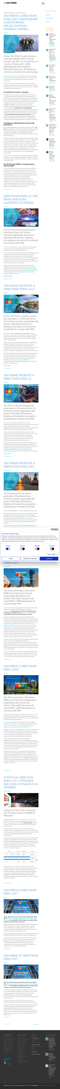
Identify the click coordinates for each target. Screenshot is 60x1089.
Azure (28, 271)
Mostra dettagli (51, 554)
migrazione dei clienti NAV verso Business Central (17, 727)
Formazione (49, 18)
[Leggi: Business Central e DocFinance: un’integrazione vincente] (47, 1054)
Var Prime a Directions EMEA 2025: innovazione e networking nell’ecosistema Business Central (21, 22)
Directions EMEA (28, 518)
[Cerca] (39, 3)
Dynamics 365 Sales (14, 271)
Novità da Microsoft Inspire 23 (51, 88)
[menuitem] (39, 3)
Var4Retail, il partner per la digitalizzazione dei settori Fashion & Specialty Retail (53, 128)
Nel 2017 (35, 714)
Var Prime (6, 651)
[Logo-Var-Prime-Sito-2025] (10, 3)
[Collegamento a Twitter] (51, 3)
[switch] (23, 549)
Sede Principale (36, 1044)
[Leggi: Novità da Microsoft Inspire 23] (47, 87)
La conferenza (7, 722)
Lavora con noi (52, 1085)
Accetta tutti (49, 558)
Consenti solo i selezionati (30, 558)
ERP (30, 729)
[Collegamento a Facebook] (49, 3)
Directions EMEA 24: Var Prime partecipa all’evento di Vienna (21, 199)
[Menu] (42, 3)
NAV (27, 937)
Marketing (23, 271)
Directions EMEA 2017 (22, 819)
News (9, 470)
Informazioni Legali (43, 1085)
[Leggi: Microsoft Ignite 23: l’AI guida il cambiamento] (47, 77)
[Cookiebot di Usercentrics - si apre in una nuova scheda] (52, 529)
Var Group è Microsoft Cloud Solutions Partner (52, 67)
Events (5, 33)
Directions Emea (8, 76)
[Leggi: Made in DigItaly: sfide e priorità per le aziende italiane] (47, 152)
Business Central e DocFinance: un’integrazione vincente (53, 1056)
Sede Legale (35, 1037)
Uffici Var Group (36, 1054)
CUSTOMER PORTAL (7, 1059)
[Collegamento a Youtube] (55, 3)
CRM (30, 937)
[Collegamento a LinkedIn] (53, 3)
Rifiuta (11, 558)
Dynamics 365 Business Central (14, 449)
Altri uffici (34, 1051)
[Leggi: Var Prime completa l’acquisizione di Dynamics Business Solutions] (47, 139)
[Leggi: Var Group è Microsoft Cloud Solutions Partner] (47, 65)
